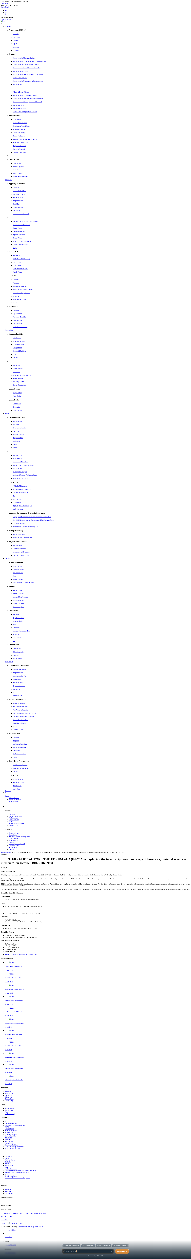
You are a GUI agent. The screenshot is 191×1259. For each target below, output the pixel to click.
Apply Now (16, 789)
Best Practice (17, 499)
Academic (8, 26)
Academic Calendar (19, 129)
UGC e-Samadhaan (11, 1169)
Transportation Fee (18, 207)
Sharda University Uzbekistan (14, 1147)
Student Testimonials (19, 549)
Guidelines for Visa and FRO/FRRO (24, 713)
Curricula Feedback (19, 149)
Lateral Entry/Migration (20, 244)
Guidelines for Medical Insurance (23, 716)
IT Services (16, 372)
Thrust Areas (17, 502)
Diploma (15, 44)
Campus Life (9, 330)
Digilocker (12, 814)
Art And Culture (18, 378)
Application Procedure (20, 286)
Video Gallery (17, 396)
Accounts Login (14, 840)
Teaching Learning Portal (17, 844)
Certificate (16, 50)
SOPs (14, 624)
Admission (8, 1092)
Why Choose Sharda (19, 669)
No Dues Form (13, 825)
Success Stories (17, 545)
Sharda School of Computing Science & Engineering (29, 61)
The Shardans (17, 637)
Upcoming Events (18, 569)
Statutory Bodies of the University (23, 465)
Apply (7, 796)
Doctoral (15, 40)
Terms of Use (38, 1227)
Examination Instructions (20, 720)
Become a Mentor (18, 600)
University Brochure (19, 152)
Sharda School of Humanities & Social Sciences (28, 81)
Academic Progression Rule (21, 631)
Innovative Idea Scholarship (21, 214)
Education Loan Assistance (21, 225)
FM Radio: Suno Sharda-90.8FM (23, 582)
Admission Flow (18, 197)
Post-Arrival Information (20, 710)
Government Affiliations (20, 462)
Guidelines (16, 628)
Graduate (16, 34)
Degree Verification (19, 136)
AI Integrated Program (20, 472)
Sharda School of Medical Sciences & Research (28, 98)
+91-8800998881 (10, 1253)
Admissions (8, 180)
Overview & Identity (19, 428)
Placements (8, 1138)
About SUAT (17, 255)
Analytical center (18, 509)
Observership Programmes (21, 768)
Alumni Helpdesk (18, 607)
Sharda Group (17, 421)
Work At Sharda (10, 1160)
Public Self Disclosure (20, 486)
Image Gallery (17, 173)
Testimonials (17, 163)
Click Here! (4, 3)
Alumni (7, 1163)
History (15, 447)
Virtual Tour (4, 1220)
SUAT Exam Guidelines (20, 269)
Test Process (16, 262)
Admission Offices (18, 782)
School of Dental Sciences (21, 92)
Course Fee (8, 1095)
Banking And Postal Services (22, 375)
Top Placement (17, 314)
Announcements (18, 573)
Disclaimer (21, 1227)
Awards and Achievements (21, 552)
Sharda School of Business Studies (24, 58)
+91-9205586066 (10, 1245)
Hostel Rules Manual (19, 723)
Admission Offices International (15, 1125)
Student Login (13, 818)
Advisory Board (18, 455)
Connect (7, 558)
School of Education (19, 108)
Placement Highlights (19, 317)
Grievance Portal (14, 845)
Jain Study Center (18, 382)
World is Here (17, 786)
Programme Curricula (19, 146)
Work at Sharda (17, 458)
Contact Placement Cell (20, 327)
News (14, 576)
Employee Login (14, 833)
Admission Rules (18, 682)
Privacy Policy (29, 1227)
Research (8, 791)
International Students (15, 799)
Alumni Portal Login (15, 816)
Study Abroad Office (19, 299)
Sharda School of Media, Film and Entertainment (28, 74)
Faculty (15, 444)
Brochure (16, 614)
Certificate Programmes (20, 765)
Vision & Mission (18, 434)
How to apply (17, 679)
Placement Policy (18, 320)
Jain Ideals (16, 424)
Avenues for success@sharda (22, 241)
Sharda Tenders (17, 468)
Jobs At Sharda (13, 847)
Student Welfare (18, 368)
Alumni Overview (18, 594)
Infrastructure (17, 338)
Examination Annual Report (21, 126)
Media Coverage (18, 579)
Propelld (10, 19)
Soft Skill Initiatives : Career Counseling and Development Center (33, 520)
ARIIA (7, 1174)
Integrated (16, 47)
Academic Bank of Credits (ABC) (23, 142)
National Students (14, 798)
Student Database (18, 603)
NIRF (6, 1121)
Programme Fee (18, 201)
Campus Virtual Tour (19, 191)
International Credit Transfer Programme (17, 1178)
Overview (16, 187)
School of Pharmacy (19, 105)
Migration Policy (18, 621)
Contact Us (16, 170)
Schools (15, 357)
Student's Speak (18, 730)
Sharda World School (11, 1145)
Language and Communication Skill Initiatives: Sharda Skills (32, 517)
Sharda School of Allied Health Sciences (25, 95)
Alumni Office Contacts (20, 597)
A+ (6, 10)
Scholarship (16, 210)
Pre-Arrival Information (20, 707)
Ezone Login (13, 835)
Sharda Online (17, 84)
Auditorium (16, 365)
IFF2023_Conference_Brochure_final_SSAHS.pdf (21, 954)
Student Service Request (20, 176)
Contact (11, 849)
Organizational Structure (20, 492)
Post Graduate (17, 37)
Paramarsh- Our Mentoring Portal (19, 837)
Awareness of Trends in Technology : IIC (26, 526)
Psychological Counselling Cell (22, 506)
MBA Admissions (14, 801)
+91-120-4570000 (6, 1216)
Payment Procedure (19, 235)
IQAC (7, 792)
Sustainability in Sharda (20, 478)
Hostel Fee (16, 204)
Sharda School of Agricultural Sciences (25, 112)
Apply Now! (5, 7)
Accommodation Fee (19, 676)
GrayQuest (4, 19)
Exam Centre (17, 265)
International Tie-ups (19, 747)
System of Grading (19, 132)
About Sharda (9, 1143)
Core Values (16, 431)
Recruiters (8, 1139)
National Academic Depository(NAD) (25, 139)
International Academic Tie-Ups (23, 289)
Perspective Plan (18, 438)
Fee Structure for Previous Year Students (25, 221)
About (7, 413)
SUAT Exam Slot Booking (21, 259)
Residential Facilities (19, 351)
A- (5, 12)
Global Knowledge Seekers (21, 293)
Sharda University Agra (12, 1148)
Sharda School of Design (20, 71)
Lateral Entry (9, 1101)
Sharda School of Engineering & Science (25, 64)
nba (14, 641)
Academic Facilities (19, 341)
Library (15, 354)
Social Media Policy (11, 1176)
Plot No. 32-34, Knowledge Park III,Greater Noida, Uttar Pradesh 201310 (24, 1213)
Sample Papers (17, 272)
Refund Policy (17, 238)
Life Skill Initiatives (19, 523)
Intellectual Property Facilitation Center (25, 475)
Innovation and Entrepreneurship (23, 537)
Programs (16, 283)
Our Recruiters (17, 323)
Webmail (11, 821)
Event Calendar (17, 410)
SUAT (7, 1127)
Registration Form (18, 618)
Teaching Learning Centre (21, 555)
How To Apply (9, 1093)
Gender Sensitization (19, 385)
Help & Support (18, 779)
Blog (6, 1167)
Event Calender (14, 838)
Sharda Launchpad (19, 534)
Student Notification (19, 703)
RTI (14, 496)
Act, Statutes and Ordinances (22, 489)
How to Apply (17, 228)
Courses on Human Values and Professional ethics (20, 1171)
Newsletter (16, 296)
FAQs (15, 248)
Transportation (17, 348)
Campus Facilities (18, 344)
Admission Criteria (19, 194)
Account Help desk (11, 1130)
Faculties (7, 1158)
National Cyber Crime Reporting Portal (17, 1172)
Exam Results (17, 119)
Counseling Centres (19, 231)
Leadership (16, 441)
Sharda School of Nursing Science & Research (27, 102)
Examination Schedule (20, 123)
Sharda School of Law (20, 78)
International (9, 662)
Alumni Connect (18, 590)
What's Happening (18, 166)
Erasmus (15, 771)
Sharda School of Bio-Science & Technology (27, 68)
